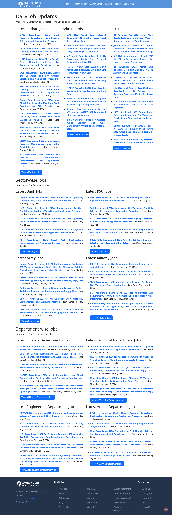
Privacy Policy (148, 493)
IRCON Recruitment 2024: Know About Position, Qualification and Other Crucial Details (40, 144)
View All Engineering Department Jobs (39, 469)
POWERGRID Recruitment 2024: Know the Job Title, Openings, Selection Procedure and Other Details (40, 130)
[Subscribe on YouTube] (19, 502)
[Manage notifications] (166, 509)
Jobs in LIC (91, 498)
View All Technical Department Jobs (108, 400)
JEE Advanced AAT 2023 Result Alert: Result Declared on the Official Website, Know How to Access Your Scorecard (133, 38)
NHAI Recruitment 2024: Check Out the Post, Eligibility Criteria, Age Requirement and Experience (40, 62)
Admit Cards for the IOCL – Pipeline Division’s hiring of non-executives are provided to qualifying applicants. (86, 101)
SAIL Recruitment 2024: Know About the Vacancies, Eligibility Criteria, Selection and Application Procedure (40, 75)
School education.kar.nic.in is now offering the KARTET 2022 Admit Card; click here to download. (86, 112)
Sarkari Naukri (80, 3)
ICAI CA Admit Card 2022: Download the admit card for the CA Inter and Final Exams (86, 91)
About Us (146, 489)
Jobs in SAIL (91, 507)
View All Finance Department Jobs (37, 397)
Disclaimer (146, 502)
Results (108, 3)
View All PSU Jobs (100, 251)
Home (67, 3)
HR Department (121, 502)
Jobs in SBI (91, 489)
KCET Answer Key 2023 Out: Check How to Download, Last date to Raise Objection (133, 104)
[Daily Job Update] (29, 4)
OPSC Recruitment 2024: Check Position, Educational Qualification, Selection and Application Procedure (40, 38)
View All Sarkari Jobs (31, 172)
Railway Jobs (64, 498)
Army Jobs (63, 489)
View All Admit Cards (78, 134)
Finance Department (123, 493)
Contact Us (129, 3)
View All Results (122, 148)
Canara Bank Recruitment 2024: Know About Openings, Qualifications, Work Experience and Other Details (40, 103)
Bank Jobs (63, 493)
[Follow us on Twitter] (23, 502)
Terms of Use (147, 498)
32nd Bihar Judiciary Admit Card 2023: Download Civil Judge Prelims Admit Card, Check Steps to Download (86, 48)
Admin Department (122, 489)
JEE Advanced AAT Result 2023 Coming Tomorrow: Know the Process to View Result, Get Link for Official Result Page (133, 48)
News (118, 3)
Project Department (122, 498)
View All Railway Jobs (101, 317)
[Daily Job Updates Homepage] (28, 483)
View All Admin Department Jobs (107, 463)
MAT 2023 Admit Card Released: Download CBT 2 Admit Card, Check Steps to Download (86, 38)
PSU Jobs (62, 502)
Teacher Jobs (64, 507)
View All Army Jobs (30, 321)
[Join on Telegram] (26, 502)
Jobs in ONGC (92, 502)
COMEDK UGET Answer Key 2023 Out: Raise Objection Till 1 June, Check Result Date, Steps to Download (133, 80)
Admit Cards (96, 3)
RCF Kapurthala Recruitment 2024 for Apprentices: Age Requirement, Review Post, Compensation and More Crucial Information (121, 295)
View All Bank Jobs (30, 251)
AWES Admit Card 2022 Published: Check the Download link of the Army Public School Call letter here (86, 80)
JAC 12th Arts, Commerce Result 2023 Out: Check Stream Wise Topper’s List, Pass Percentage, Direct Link (133, 59)
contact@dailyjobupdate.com (27, 498)
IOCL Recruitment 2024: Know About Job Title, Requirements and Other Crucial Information (40, 116)
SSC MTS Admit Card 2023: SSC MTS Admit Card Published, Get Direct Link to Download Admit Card (86, 69)
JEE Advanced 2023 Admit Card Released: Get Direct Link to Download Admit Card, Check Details (133, 69)
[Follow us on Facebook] (16, 502)
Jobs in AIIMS (92, 493)
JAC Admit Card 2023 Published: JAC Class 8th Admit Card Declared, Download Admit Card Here (86, 59)
